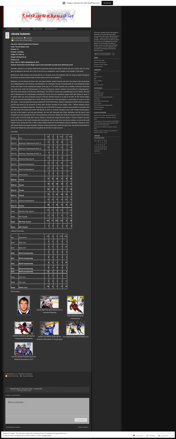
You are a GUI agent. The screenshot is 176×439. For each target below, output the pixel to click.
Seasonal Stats (26, 29)
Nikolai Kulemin (20, 33)
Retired (96, 82)
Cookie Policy (46, 435)
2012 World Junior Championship (103, 105)
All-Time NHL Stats (37, 29)
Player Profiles (28, 40)
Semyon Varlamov (83, 427)
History (96, 72)
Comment (81, 420)
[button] (24, 305)
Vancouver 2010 (98, 84)
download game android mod (102, 130)
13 (106, 145)
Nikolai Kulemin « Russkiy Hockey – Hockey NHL (26, 389)
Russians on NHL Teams (12, 29)
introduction (97, 126)
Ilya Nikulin (97, 99)
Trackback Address (28, 376)
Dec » (99, 153)
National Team (98, 76)
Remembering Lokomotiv (13, 427)
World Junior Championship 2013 (103, 97)
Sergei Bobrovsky (99, 93)
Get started (107, 3)
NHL (21, 40)
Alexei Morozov (112, 115)
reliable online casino (100, 115)
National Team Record (51, 29)
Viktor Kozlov (97, 103)
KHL (95, 74)
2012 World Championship (101, 101)
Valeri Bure (97, 91)
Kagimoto (96, 117)
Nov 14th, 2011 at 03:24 (24, 390)
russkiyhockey (19, 38)
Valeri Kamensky (98, 95)
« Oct (95, 153)
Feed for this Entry (13, 376)
